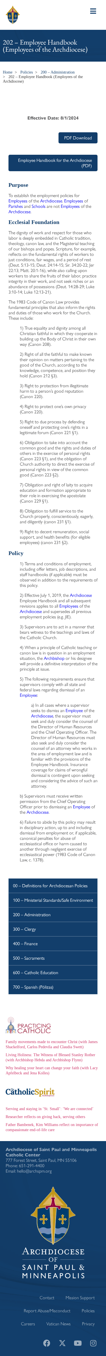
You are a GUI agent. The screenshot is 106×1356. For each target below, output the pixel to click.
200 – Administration (58, 72)
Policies (26, 72)
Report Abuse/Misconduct (47, 1310)
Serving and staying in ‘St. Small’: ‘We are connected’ (50, 1109)
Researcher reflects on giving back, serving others (45, 1117)
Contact (47, 1297)
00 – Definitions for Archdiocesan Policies (50, 885)
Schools (39, 206)
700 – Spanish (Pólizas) (33, 987)
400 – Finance (25, 943)
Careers (28, 1323)
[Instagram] (93, 1343)
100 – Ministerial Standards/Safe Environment (53, 900)
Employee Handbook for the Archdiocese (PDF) (55, 163)
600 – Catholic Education (35, 972)
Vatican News (58, 1323)
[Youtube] (78, 1343)
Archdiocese (51, 201)
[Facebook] (47, 1343)
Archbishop (54, 658)
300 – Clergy (24, 929)
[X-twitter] (62, 1343)
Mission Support (80, 1297)
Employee (28, 695)
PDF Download (78, 138)
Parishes (15, 206)
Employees (17, 201)
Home (7, 72)
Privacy (88, 1323)
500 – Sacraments (29, 958)
